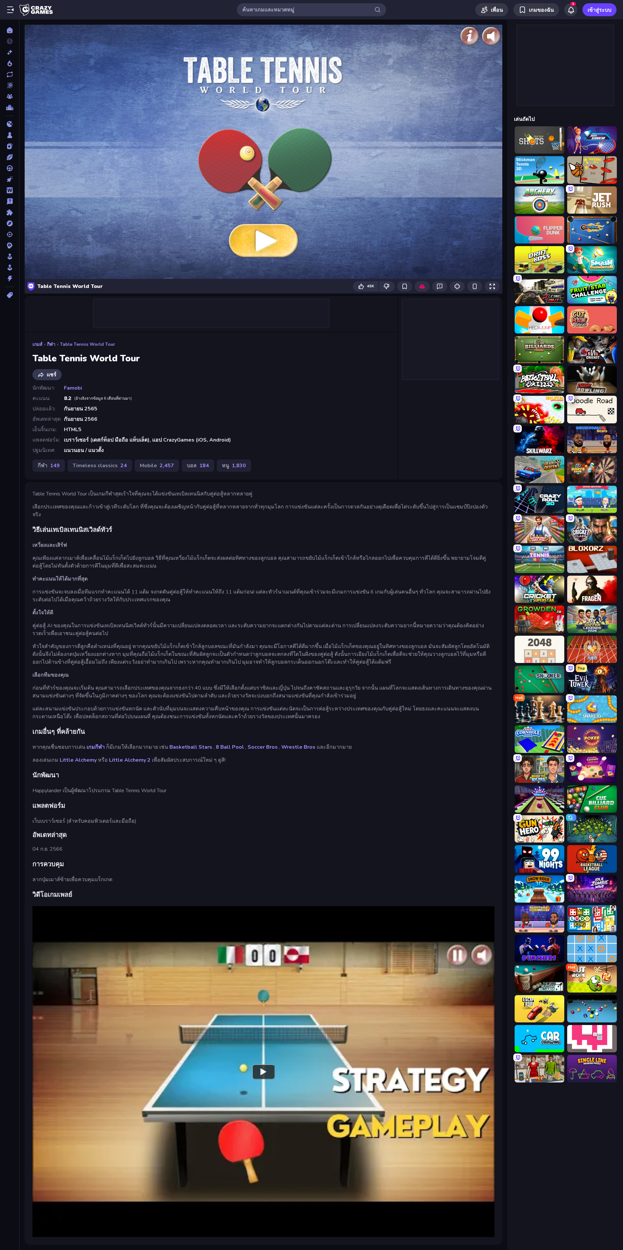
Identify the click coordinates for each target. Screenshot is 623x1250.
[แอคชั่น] (9, 278)
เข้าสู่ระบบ (599, 10)
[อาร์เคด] (9, 267)
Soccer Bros (263, 747)
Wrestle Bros (298, 747)
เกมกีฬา (96, 747)
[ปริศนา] (9, 212)
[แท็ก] (9, 295)
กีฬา (51, 344)
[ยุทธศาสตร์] (9, 245)
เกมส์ (37, 344)
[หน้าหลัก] (9, 30)
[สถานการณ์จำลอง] (9, 256)
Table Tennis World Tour (87, 344)
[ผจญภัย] (9, 223)
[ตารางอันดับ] (9, 107)
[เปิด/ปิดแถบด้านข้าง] (10, 10)
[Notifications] (570, 9)
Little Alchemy (78, 760)
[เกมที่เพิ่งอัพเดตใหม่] (9, 74)
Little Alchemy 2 (130, 760)
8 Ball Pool (230, 747)
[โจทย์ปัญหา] (9, 201)
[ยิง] (9, 234)
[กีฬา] (9, 157)
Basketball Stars (190, 747)
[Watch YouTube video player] (263, 1071)
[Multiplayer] (9, 96)
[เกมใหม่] (9, 52)
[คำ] (9, 190)
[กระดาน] (9, 135)
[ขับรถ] (9, 168)
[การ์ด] (9, 146)
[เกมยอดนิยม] (9, 63)
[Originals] (9, 85)
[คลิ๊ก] (9, 179)
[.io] (9, 124)
